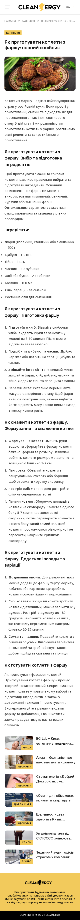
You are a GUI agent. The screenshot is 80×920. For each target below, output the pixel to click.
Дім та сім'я (22, 804)
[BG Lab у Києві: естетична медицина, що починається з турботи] (19, 743)
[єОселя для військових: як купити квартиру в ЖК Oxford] (19, 800)
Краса (27, 747)
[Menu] (7, 7)
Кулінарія (13, 32)
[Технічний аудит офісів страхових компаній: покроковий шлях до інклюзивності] (19, 857)
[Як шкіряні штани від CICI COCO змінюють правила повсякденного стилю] (19, 838)
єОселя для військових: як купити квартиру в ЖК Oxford (55, 800)
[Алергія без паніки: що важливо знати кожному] (19, 762)
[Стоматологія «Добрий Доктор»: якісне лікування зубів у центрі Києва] (19, 781)
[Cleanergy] (39, 7)
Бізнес (26, 861)
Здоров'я (24, 766)
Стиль (26, 842)
